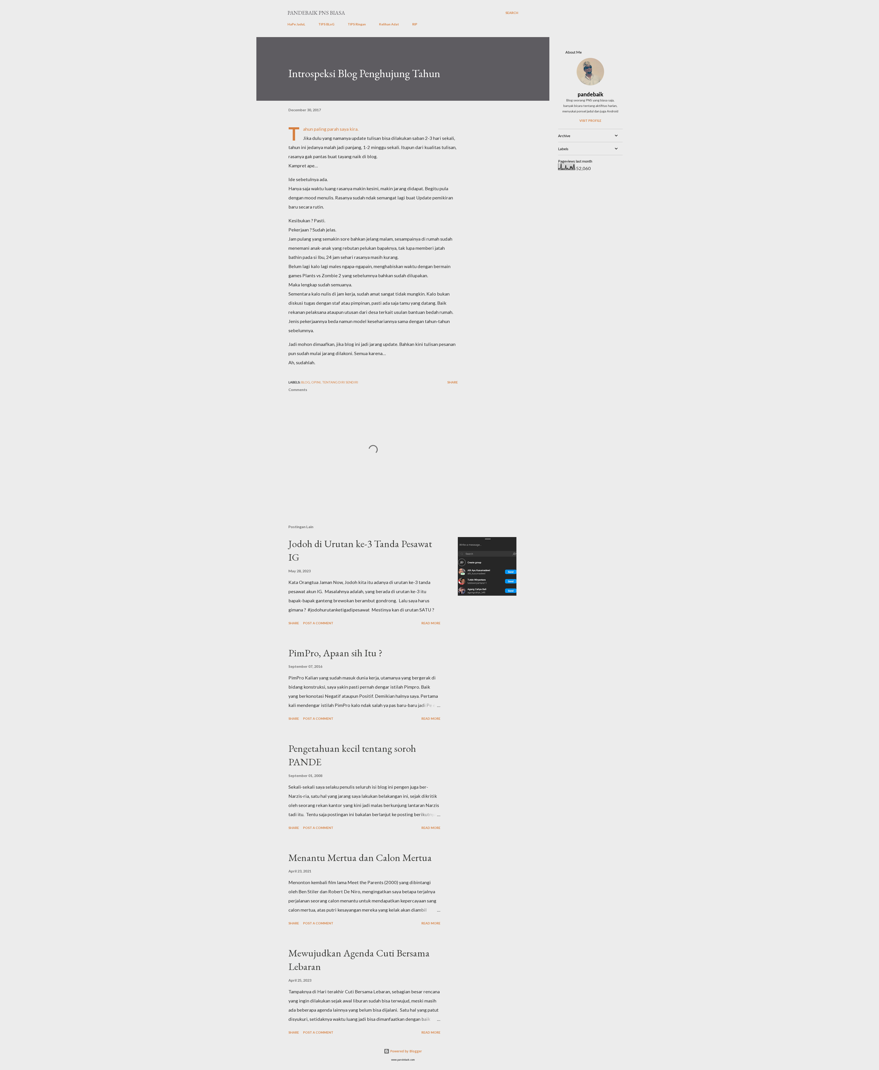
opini (316, 382)
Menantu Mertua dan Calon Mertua (360, 857)
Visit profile (590, 120)
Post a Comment (318, 623)
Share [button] (452, 382)
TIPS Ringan (357, 24)
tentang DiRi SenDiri (340, 382)
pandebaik (590, 94)
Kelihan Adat (389, 24)
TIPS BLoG (326, 24)
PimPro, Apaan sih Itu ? (335, 652)
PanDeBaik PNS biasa (316, 12)
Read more (430, 623)
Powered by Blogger (405, 1051)
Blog (305, 382)
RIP (414, 24)
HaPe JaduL (296, 24)
